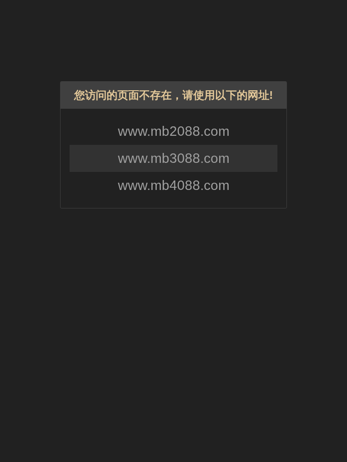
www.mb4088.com (174, 185)
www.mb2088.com (174, 131)
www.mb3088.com (174, 158)
